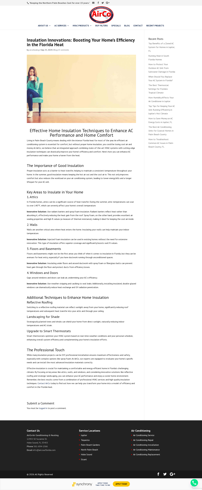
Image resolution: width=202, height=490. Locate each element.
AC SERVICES (60, 26)
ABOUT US (43, 26)
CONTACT (138, 26)
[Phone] (194, 483)
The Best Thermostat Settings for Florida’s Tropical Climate (158, 89)
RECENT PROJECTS (155, 26)
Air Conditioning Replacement (146, 454)
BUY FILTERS (101, 26)
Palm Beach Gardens (90, 444)
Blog (55, 50)
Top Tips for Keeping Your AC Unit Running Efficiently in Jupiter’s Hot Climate (161, 110)
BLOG (127, 26)
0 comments (64, 50)
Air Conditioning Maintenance (146, 449)
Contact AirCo (44, 383)
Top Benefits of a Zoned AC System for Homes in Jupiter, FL (161, 47)
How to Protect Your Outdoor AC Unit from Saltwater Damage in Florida (161, 68)
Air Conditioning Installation (146, 444)
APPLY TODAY (121, 484)
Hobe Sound (86, 454)
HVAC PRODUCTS (81, 26)
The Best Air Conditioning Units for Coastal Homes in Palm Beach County (161, 131)
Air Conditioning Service (143, 435)
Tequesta (85, 440)
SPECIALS (116, 26)
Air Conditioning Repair (143, 440)
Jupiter (84, 435)
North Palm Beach (89, 449)
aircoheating (34, 50)
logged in (43, 408)
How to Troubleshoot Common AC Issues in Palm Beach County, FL (160, 143)
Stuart (84, 459)
